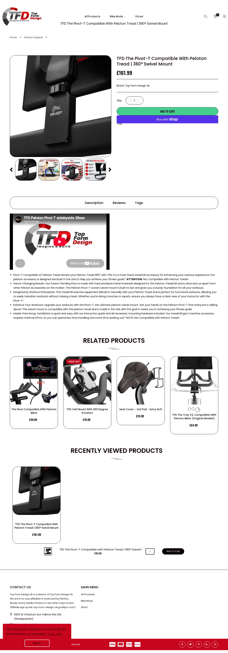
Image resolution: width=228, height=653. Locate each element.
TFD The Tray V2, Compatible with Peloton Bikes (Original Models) (194, 416)
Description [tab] (94, 203)
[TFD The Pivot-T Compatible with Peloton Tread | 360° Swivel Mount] (25, 169)
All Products (88, 594)
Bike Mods (87, 601)
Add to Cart (167, 111)
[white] (198, 410)
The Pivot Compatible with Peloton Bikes (33, 411)
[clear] (189, 409)
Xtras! (84, 607)
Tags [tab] (139, 203)
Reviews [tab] (119, 203)
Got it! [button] (37, 643)
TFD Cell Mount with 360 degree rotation (87, 411)
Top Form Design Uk (137, 85)
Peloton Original (33, 37)
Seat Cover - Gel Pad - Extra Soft (140, 409)
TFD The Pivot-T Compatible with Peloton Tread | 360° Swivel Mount (36, 526)
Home (13, 37)
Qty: (119, 100)
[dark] (193, 409)
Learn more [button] (55, 634)
